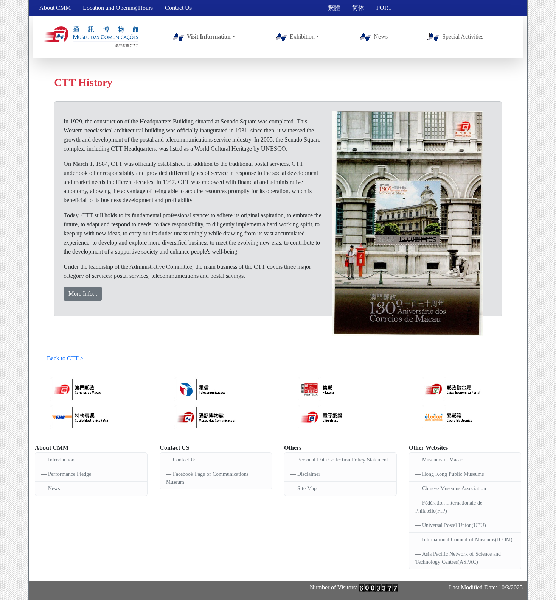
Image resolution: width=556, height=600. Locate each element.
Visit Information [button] (209, 36)
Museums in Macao (442, 460)
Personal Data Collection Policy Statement (342, 460)
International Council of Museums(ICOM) (467, 539)
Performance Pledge (69, 474)
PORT (384, 8)
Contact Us (178, 8)
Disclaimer (308, 474)
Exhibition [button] (302, 36)
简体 (358, 8)
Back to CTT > (65, 358)
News (381, 36)
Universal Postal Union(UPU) (454, 525)
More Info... (82, 293)
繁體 (334, 8)
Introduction (61, 460)
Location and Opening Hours (118, 8)
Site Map (307, 488)
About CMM (55, 8)
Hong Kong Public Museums (453, 474)
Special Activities (462, 36)
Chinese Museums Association (454, 488)
